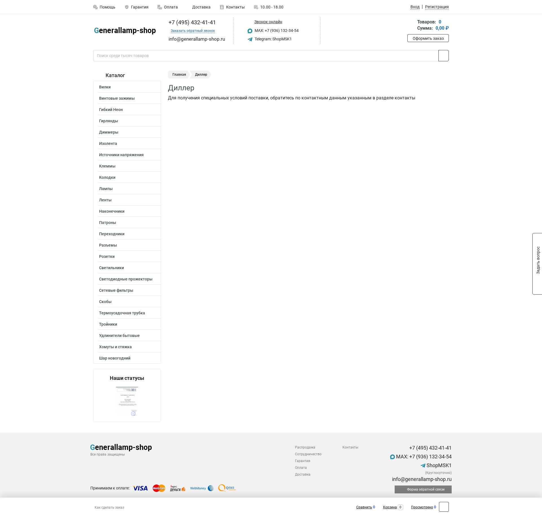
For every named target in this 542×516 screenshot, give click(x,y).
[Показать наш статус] (127, 401)
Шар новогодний (114, 358)
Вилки (105, 87)
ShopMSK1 (438, 465)
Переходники (111, 234)
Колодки (107, 177)
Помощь (107, 7)
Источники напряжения (121, 155)
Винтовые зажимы (117, 98)
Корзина (390, 507)
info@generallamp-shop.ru (421, 479)
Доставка (201, 7)
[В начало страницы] (444, 507)
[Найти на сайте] (443, 55)
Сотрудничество (308, 454)
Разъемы (108, 245)
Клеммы (107, 166)
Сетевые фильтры (116, 290)
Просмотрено (422, 507)
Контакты (235, 7)
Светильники (111, 267)
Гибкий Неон (111, 109)
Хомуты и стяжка (115, 347)
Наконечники (111, 211)
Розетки (107, 256)
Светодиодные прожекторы (125, 279)
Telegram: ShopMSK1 (273, 39)
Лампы (106, 188)
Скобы (105, 301)
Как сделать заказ (109, 508)
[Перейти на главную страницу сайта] (125, 30)
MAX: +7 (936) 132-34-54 (276, 30)
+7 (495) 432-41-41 (191, 22)
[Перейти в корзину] (411, 25)
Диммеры (108, 132)
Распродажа (305, 447)
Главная (179, 75)
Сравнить (364, 507)
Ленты (105, 200)
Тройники (108, 324)
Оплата (171, 7)
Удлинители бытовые (119, 335)
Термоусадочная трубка (122, 313)
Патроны (107, 222)
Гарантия (139, 7)
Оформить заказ (428, 38)
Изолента (108, 143)
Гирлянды (108, 121)
